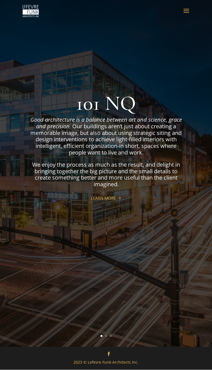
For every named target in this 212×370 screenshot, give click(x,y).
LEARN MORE (103, 198)
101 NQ (106, 103)
